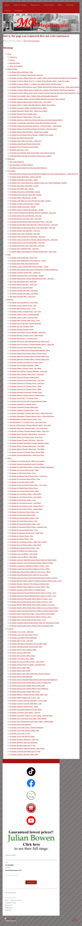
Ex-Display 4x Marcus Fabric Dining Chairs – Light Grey (28, 476)
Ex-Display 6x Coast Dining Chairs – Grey (24, 521)
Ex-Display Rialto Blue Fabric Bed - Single (24, 180)
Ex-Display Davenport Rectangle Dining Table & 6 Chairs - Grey (31, 602)
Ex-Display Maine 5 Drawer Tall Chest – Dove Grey (27, 440)
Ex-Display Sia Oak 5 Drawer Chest (21, 329)
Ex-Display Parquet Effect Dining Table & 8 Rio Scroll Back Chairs (31, 626)
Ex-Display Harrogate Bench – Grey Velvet (24, 302)
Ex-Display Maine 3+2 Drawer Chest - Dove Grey (26, 437)
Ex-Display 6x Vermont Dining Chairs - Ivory (24, 518)
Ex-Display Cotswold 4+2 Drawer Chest (23, 404)
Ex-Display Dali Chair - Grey (19, 150)
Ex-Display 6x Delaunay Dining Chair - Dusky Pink (26, 533)
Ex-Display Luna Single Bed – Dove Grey (23, 257)
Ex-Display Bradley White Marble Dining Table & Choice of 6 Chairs (32, 605)
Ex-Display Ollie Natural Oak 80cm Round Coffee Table (28, 644)
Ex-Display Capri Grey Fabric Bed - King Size (25, 234)
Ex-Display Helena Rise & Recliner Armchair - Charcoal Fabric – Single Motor (36, 126)
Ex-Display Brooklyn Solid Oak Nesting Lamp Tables (27, 748)
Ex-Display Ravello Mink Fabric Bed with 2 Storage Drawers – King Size (34, 225)
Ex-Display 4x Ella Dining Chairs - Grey (23, 473)
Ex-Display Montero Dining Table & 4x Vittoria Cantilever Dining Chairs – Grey (36, 581)
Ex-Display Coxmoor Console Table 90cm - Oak (26, 703)
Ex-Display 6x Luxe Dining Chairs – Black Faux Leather (28, 542)
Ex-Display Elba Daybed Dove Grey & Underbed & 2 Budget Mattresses (34, 269)
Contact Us (13, 57)
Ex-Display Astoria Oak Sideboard (21, 676)
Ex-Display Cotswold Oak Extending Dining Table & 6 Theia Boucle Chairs (34, 623)
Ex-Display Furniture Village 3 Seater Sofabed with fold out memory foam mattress (37, 99)
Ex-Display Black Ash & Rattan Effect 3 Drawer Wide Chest (29, 359)
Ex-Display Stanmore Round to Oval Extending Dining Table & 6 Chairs (33, 578)
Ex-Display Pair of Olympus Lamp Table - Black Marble (28, 718)
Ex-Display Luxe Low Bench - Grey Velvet (23, 554)
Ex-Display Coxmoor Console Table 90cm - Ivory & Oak (28, 700)
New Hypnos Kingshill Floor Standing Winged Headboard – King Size (33, 213)
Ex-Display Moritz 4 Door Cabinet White (23, 650)
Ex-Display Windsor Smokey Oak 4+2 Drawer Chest (27, 395)
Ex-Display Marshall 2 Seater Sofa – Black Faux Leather (28, 111)
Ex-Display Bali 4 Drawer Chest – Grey (23, 308)
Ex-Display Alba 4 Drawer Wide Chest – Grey (25, 320)
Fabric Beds (11, 171)
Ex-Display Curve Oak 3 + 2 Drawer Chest (24, 398)
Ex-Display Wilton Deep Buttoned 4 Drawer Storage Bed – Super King (33, 251)
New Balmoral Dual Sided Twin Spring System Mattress (28, 168)
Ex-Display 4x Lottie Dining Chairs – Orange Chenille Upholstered (32, 467)
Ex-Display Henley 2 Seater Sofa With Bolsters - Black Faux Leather (32, 105)
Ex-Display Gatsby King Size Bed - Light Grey (25, 231)
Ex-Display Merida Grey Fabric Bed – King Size (25, 219)
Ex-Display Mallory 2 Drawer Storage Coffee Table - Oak (29, 694)
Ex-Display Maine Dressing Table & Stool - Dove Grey (28, 434)
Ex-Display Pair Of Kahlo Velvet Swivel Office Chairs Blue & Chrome (32, 153)
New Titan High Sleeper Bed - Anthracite (23, 281)
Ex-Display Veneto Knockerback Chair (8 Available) (27, 464)
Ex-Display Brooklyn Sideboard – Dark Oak (24, 739)
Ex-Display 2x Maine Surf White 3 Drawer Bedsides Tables (29, 443)
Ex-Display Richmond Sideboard (20, 724)
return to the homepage (31, 41)
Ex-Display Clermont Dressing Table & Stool (24, 377)
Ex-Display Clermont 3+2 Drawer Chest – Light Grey (27, 380)
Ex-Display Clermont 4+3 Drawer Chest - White (25, 389)
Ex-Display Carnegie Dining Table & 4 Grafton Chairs (27, 590)
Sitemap (13, 919)
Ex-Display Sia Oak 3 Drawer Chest (21, 326)
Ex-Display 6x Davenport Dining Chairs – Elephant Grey (28, 527)
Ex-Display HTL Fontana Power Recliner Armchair (26, 75)
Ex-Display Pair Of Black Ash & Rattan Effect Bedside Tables (30, 350)
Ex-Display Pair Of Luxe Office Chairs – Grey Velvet (27, 662)
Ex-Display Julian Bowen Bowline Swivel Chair (25, 144)
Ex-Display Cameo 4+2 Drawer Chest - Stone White (27, 452)
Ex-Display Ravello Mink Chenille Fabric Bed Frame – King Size (31, 222)
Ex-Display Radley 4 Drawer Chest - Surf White (25, 368)
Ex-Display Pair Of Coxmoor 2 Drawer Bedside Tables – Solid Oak (32, 344)
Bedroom (10, 299)
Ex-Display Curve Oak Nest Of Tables (22, 736)
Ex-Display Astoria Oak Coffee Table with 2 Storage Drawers (30, 673)
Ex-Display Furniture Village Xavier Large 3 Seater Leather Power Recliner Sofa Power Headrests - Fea (44, 93)
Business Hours (15, 63)
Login (75, 918)
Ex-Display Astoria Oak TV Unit (20, 670)
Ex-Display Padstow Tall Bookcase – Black (24, 706)
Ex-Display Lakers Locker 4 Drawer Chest (24, 317)
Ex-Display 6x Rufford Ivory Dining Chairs (23, 551)
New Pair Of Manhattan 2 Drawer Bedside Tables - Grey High (30, 425)
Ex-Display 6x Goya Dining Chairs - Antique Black (26, 509)
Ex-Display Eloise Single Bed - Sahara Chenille (25, 177)
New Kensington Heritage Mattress (21, 165)
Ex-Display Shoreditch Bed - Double (22, 189)
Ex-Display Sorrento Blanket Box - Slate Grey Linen (27, 455)
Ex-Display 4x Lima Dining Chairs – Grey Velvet (25, 497)
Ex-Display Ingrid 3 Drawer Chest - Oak (23, 305)
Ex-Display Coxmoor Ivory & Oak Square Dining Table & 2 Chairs (31, 563)
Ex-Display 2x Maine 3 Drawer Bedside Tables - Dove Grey (29, 431)
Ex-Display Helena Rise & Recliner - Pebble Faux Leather (29, 132)
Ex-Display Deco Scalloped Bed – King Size (24, 248)
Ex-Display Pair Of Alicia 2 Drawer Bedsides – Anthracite (28, 371)
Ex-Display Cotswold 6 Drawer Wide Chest (24, 407)
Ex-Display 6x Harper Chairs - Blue (21, 536)
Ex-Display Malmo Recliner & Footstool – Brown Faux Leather (30, 156)
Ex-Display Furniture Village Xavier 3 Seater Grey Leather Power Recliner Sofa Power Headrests (42, 90)
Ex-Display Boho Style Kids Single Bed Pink (24, 263)
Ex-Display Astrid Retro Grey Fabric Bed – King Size (27, 245)
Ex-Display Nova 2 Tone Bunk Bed (21, 287)
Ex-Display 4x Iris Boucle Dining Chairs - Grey (25, 479)
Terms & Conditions (16, 66)
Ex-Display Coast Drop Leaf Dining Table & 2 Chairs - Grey (29, 566)
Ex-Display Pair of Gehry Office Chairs (22, 656)
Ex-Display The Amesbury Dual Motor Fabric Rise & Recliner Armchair (33, 123)
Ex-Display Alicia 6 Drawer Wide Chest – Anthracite (27, 374)
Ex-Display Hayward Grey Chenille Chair (23, 114)
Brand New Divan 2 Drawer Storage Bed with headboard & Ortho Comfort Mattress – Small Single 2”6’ (44, 174)
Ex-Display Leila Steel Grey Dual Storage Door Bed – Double (30, 201)
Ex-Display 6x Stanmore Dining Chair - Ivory (24, 512)
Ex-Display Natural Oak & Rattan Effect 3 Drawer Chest (28, 353)
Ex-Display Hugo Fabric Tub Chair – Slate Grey (25, 141)
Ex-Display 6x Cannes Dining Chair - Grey (24, 530)
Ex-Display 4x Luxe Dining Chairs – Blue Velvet (25, 494)
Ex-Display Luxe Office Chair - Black (22, 659)
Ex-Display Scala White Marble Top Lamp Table (25, 709)
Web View (74, 920)
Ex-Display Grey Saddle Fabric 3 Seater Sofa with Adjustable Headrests (34, 96)
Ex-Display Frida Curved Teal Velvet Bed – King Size (27, 242)
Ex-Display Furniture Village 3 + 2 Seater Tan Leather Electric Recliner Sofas (35, 84)
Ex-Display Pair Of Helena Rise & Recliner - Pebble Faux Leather (31, 135)
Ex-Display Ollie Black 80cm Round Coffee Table (26, 647)
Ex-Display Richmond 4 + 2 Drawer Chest (23, 338)
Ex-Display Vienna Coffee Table (20, 653)
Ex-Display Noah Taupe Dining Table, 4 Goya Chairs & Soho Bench (32, 614)
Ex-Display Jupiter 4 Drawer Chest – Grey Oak (25, 311)
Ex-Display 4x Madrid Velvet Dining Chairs (24, 488)
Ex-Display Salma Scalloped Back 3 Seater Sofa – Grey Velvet (30, 102)
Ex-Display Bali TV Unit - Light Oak (21, 641)
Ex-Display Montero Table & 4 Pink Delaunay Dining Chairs (29, 584)
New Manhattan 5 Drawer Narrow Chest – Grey (26, 419)
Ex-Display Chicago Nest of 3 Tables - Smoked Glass (27, 665)
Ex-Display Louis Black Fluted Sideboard (23, 638)
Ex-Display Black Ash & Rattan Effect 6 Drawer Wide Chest (29, 356)
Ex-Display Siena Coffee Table (20, 667)
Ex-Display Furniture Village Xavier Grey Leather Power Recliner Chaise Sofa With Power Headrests (43, 78)
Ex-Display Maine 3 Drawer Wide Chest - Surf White (27, 446)
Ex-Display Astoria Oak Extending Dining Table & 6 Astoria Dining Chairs (34, 611)
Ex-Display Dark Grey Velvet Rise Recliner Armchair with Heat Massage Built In (36, 120)
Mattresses (11, 159)
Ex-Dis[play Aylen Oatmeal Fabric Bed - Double (25, 195)
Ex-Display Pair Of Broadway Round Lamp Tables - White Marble (31, 721)
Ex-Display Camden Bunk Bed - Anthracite (24, 290)
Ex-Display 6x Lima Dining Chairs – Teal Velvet (25, 503)
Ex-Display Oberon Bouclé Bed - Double (23, 198)
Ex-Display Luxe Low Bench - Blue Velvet (23, 557)
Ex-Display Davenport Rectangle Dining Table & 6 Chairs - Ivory (31, 599)
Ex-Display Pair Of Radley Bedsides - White (24, 365)
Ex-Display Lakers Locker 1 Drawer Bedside (24, 314)
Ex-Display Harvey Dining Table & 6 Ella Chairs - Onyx (28, 620)
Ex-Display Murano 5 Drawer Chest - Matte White (26, 335)
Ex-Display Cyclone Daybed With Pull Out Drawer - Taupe (29, 266)
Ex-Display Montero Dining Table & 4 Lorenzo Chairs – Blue (30, 587)
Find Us (12, 60)
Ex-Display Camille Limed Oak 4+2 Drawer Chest (26, 362)
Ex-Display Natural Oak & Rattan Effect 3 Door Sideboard (29, 688)
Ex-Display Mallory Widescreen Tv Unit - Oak (25, 697)
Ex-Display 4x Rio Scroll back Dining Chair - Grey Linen (28, 485)
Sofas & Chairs (12, 69)
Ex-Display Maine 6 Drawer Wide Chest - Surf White (27, 449)
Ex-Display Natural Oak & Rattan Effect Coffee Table (27, 685)
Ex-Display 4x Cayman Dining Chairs (22, 482)
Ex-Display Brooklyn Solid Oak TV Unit (22, 745)
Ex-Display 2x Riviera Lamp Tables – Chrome (25, 712)
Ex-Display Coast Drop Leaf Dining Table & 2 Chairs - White (30, 569)
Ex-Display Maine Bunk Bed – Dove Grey (23, 284)
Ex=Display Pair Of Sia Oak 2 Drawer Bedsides (25, 323)
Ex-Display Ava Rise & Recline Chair (22, 138)
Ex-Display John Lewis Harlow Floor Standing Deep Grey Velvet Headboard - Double (38, 183)
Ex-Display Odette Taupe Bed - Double (23, 207)
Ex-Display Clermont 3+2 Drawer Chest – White (26, 386)
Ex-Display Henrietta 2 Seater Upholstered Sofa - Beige (28, 108)
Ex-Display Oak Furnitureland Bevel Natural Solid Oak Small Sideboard (33, 679)
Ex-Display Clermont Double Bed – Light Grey (25, 272)
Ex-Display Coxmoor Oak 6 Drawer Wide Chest (25, 347)
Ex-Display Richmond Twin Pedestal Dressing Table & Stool (29, 341)
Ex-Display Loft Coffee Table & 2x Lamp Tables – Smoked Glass (31, 715)
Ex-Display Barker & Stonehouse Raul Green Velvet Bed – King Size (32, 228)
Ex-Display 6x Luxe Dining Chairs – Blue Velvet (25, 545)
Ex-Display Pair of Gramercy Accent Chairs (24, 147)
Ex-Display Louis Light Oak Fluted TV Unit (24, 635)
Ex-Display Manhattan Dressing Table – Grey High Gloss (29, 428)
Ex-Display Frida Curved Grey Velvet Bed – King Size (27, 237)
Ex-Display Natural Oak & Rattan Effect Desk (25, 691)
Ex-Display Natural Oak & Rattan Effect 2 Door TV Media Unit (30, 682)
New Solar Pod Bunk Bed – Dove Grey (22, 296)
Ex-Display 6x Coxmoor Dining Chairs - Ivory (25, 548)
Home (9, 54)
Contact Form (31, 882)
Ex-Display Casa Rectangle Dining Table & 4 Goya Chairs (29, 575)
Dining (9, 458)
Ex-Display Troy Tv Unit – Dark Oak (21, 632)
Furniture (10, 629)
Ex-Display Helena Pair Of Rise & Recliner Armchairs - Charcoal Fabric (33, 129)
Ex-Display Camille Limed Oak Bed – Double (25, 204)
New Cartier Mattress (17, 162)
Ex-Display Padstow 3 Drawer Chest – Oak (24, 410)
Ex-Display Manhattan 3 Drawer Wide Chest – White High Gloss (31, 413)
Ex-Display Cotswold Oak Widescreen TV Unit (25, 751)
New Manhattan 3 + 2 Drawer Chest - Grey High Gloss (28, 422)
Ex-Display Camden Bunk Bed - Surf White (24, 293)
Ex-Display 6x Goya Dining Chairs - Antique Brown (26, 506)
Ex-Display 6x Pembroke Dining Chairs (23, 515)
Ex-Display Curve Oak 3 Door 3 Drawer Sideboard (26, 727)
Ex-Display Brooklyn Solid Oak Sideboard (23, 742)
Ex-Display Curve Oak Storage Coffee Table (24, 730)
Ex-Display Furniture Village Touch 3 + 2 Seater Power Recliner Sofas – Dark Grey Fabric (40, 81)
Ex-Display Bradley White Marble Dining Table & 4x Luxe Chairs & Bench (34, 608)
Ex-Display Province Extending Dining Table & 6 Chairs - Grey (30, 617)
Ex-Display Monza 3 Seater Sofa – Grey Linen (25, 117)
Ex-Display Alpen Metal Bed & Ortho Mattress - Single (28, 260)
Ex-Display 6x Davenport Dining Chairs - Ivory (25, 524)
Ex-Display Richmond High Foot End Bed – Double (27, 275)
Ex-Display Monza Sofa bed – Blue (21, 72)
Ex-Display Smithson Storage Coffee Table (24, 754)
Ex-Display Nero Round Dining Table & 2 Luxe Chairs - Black (30, 572)
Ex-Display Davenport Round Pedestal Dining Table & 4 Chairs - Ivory (33, 596)
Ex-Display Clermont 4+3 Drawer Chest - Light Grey (27, 383)
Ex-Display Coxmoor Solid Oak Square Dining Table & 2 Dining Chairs (33, 560)
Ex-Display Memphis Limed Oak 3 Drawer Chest (26, 392)
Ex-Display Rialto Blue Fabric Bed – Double (24, 186)
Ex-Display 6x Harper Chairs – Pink (21, 539)
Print (8, 919)
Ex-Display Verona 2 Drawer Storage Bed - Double (27, 210)
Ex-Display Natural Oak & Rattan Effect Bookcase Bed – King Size (32, 278)
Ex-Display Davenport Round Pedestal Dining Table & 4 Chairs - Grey (33, 593)
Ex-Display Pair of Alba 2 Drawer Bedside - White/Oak (28, 332)
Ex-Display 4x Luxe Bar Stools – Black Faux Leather (27, 461)
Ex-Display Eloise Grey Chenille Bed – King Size (26, 216)
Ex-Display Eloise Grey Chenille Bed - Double (25, 192)
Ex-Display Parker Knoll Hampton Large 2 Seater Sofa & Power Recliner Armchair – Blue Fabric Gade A (44, 87)
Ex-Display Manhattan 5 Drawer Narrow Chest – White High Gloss (32, 416)
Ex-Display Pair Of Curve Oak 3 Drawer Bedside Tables (28, 401)
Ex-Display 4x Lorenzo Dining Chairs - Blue (24, 470)
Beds (9, 254)
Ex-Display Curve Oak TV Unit (20, 733)
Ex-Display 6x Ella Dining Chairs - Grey (23, 500)
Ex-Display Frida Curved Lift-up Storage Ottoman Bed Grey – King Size (34, 240)
